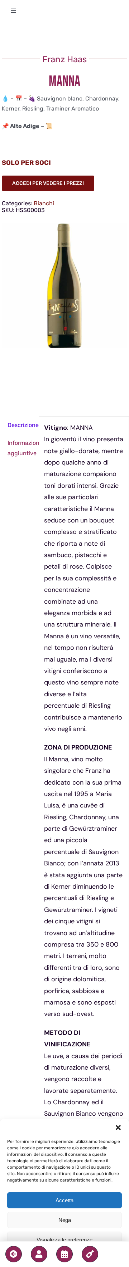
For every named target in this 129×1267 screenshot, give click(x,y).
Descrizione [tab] (21, 425)
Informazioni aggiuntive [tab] (21, 448)
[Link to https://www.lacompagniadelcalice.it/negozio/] (90, 1254)
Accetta (64, 1200)
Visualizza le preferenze (64, 1240)
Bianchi (44, 203)
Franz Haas (64, 59)
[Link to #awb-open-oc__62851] (39, 1254)
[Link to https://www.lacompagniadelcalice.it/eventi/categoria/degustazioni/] (64, 1254)
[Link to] (13, 1254)
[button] (118, 1127)
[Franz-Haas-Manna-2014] (64, 285)
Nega (64, 1220)
